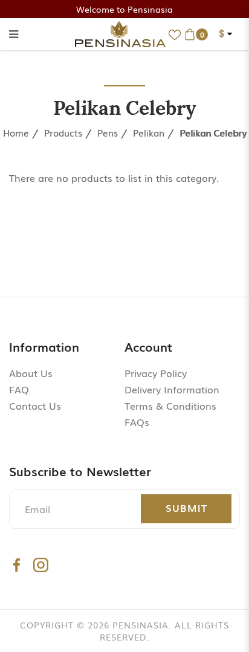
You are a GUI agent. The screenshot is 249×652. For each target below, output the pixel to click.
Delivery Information (171, 389)
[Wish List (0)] (175, 34)
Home (16, 132)
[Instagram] (40, 564)
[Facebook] (16, 564)
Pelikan (148, 132)
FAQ (19, 389)
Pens (107, 132)
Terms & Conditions (170, 405)
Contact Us (35, 405)
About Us (31, 373)
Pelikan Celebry (213, 132)
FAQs (136, 422)
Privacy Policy (155, 373)
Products (63, 132)
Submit (186, 507)
